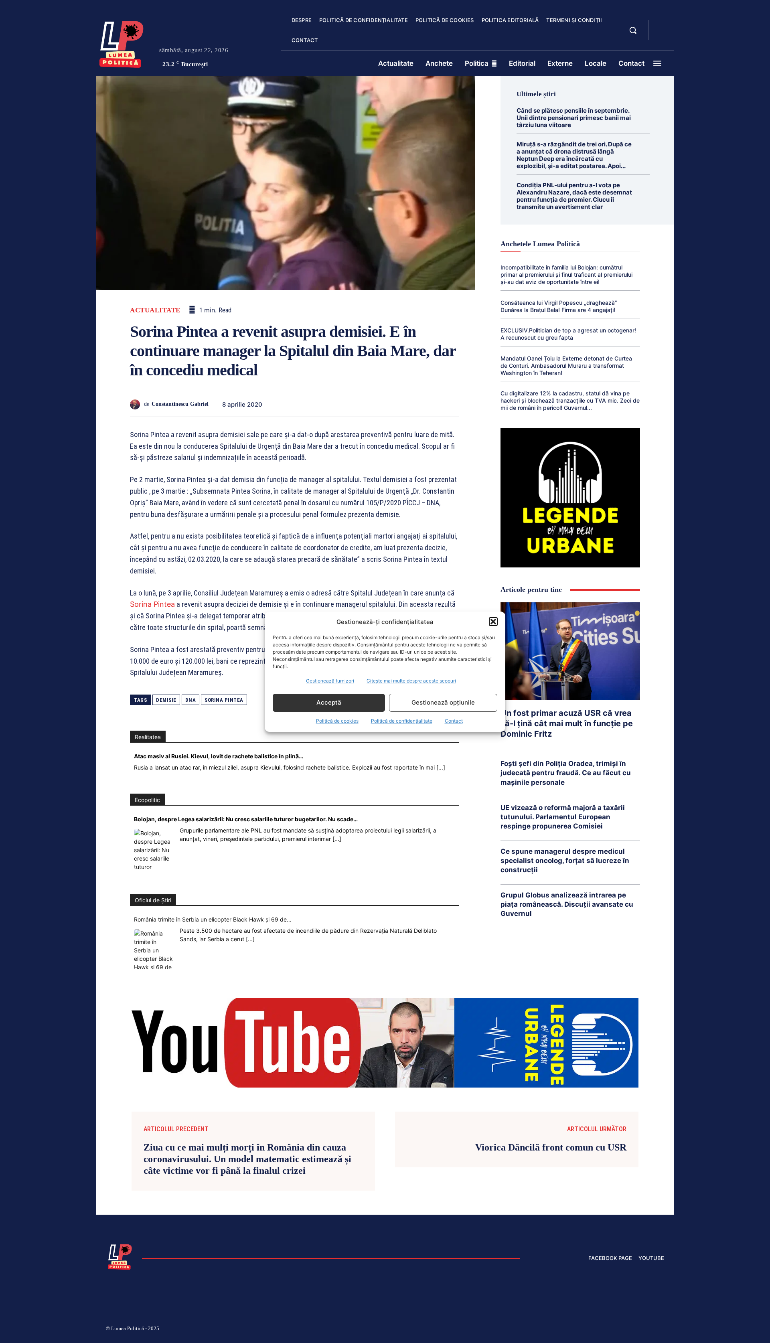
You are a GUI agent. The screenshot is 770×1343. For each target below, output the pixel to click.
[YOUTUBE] (662, 35)
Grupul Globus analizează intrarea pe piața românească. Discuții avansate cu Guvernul (566, 904)
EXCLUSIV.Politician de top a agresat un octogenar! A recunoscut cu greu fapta (568, 334)
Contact (454, 721)
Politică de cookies (337, 721)
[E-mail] (395, 404)
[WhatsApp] (339, 404)
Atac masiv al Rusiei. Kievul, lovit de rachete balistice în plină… (218, 756)
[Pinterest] (321, 404)
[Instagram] (565, 1329)
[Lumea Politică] (121, 42)
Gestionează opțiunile (443, 702)
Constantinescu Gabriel (180, 404)
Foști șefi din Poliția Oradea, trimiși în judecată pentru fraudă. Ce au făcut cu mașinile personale (565, 773)
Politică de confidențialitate (401, 721)
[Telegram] (413, 404)
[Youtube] (661, 1329)
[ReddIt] (376, 404)
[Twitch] (603, 1329)
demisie (166, 700)
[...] (440, 767)
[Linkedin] (358, 404)
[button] (493, 622)
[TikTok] (584, 1329)
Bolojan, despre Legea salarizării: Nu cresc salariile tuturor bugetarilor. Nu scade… (246, 819)
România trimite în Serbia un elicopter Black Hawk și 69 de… (213, 919)
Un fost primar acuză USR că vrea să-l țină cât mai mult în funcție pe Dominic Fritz (566, 723)
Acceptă (328, 702)
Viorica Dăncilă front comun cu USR (550, 1147)
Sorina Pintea (152, 604)
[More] (450, 404)
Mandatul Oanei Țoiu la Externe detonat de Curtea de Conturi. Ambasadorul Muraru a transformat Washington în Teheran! (566, 365)
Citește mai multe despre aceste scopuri (411, 681)
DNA (190, 700)
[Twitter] (302, 404)
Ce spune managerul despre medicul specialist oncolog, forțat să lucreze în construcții (564, 860)
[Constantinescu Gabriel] (137, 404)
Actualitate (155, 310)
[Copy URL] (432, 404)
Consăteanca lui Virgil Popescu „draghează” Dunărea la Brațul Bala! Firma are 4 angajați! (558, 306)
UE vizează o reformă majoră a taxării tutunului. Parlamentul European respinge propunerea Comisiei (562, 817)
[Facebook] (284, 404)
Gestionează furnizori (330, 681)
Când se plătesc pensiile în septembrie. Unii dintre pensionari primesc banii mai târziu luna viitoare (574, 118)
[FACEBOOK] (662, 25)
